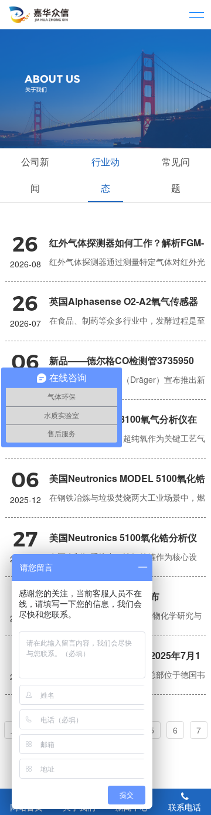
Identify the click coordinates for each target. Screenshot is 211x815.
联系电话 (184, 807)
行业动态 (105, 175)
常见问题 (176, 175)
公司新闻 (35, 175)
